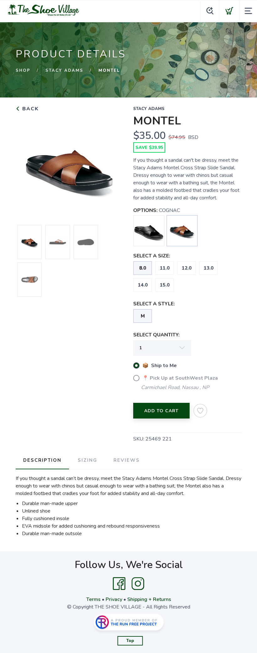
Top (130, 641)
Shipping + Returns (149, 599)
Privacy (114, 599)
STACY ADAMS (64, 70)
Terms (93, 599)
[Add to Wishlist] (200, 411)
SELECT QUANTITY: (156, 334)
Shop (23, 70)
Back (29, 108)
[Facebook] (119, 583)
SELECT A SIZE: (151, 255)
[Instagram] (137, 583)
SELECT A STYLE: (154, 303)
